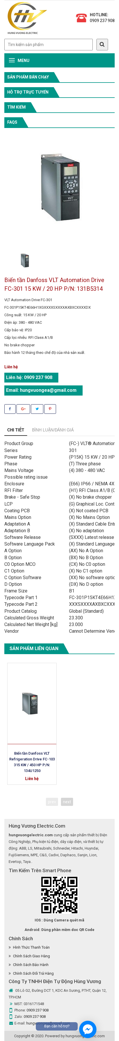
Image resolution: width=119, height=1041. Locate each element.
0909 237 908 (102, 20)
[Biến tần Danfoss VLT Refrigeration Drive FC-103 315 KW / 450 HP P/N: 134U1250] (32, 703)
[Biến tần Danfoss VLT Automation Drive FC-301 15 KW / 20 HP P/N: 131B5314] (24, 260)
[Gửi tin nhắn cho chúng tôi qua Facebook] (87, 1029)
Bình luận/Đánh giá (53, 430)
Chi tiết (15, 430)
